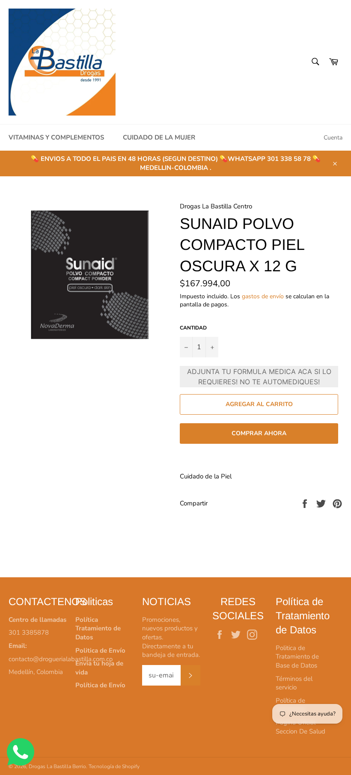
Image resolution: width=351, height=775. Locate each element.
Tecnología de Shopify (114, 766)
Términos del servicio (294, 683)
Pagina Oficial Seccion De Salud (300, 727)
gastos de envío (263, 296)
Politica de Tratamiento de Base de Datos (297, 657)
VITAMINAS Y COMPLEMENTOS (56, 137)
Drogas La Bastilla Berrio (57, 766)
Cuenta (333, 138)
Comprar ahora (259, 433)
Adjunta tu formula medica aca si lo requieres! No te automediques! (259, 376)
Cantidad (193, 327)
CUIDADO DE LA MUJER (159, 137)
